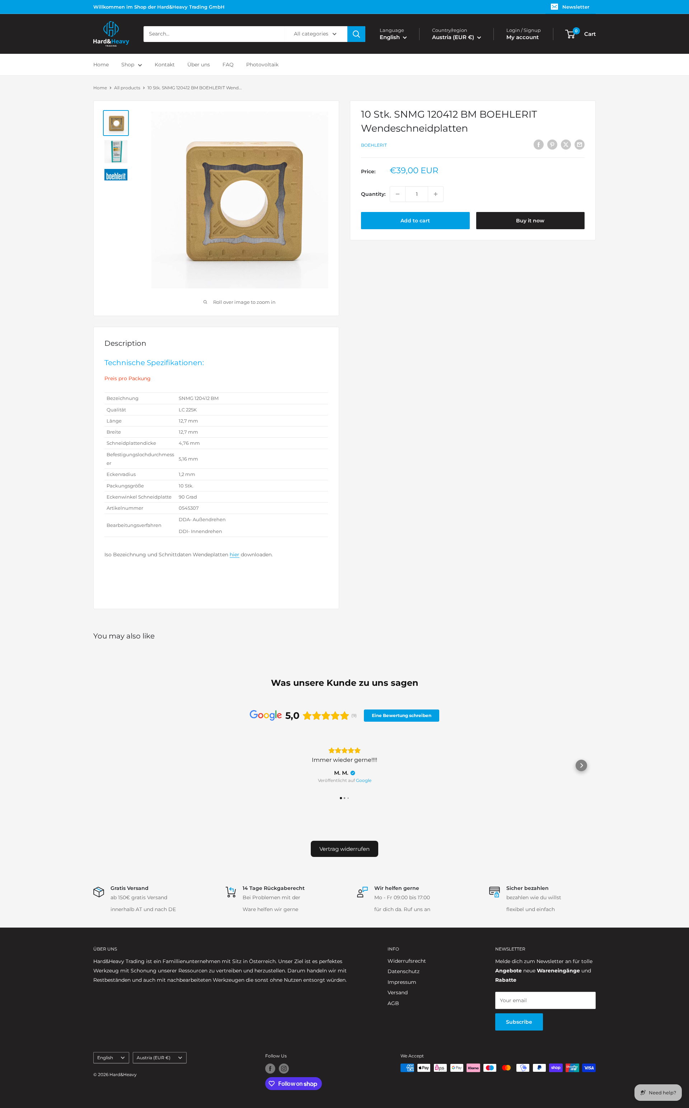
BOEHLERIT (374, 145)
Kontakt (165, 64)
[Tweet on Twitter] (566, 144)
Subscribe (519, 1022)
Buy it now (530, 220)
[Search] (356, 34)
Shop (127, 64)
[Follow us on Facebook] (270, 1069)
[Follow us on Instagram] (284, 1069)
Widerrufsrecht (407, 961)
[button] (107, 765)
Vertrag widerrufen (344, 848)
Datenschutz (404, 971)
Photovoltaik (262, 64)
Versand (398, 992)
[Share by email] (580, 144)
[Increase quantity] (435, 194)
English (105, 1057)
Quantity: (373, 194)
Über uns (198, 64)
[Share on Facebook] (539, 144)
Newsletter (575, 7)
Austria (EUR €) (153, 1057)
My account (522, 37)
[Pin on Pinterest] (552, 144)
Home (101, 64)
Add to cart (415, 220)
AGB (393, 1003)
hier (234, 554)
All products (127, 87)
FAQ (228, 64)
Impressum (402, 982)
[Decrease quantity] (397, 194)
